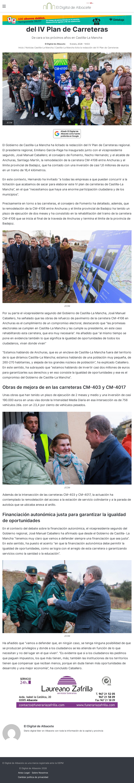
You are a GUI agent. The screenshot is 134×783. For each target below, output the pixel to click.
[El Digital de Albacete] (67, 6)
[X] (34, 736)
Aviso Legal (24, 772)
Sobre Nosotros (40, 772)
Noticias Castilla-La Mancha (39, 47)
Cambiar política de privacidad (33, 777)
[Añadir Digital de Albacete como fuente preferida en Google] (67, 133)
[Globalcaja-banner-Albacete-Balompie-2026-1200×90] (67, 20)
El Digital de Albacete (55, 44)
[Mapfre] (67, 706)
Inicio (21, 47)
